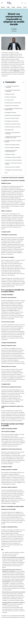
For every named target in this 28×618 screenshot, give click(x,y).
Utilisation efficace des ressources (13, 126)
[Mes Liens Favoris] (9, 3)
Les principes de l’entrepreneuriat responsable (13, 91)
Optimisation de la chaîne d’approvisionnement (11, 151)
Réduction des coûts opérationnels (13, 115)
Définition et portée (10, 94)
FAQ (6, 172)
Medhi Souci (16, 70)
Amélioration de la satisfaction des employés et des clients (13, 137)
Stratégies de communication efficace (14, 169)
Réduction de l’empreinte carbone (13, 124)
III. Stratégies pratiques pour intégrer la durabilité (13, 141)
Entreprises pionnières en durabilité (13, 157)
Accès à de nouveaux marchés (12, 118)
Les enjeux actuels (10, 99)
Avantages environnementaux (12, 121)
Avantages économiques (11, 112)
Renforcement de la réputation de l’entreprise (13, 133)
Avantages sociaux (10, 129)
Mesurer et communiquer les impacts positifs (14, 163)
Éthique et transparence (11, 97)
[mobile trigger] (2, 3)
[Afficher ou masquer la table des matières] (20, 82)
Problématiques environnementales (13, 102)
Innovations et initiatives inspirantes (13, 160)
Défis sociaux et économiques (12, 105)
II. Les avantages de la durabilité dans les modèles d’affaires (13, 109)
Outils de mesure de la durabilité (13, 167)
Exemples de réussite (10, 154)
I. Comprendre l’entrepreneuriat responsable (12, 87)
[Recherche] (22, 3)
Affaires (14, 29)
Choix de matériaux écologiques (12, 147)
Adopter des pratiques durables (12, 144)
